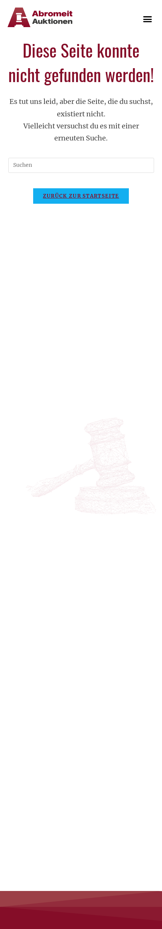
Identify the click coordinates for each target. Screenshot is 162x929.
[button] (148, 19)
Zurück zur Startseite (81, 196)
